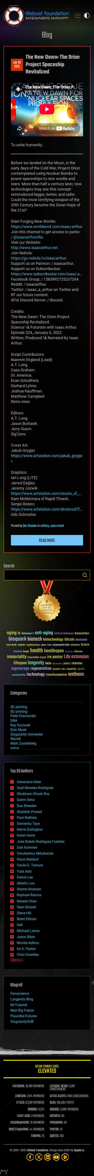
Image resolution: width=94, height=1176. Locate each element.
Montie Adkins (28, 943)
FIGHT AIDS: (24, 1116)
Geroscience (19, 993)
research (56, 669)
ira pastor (55, 656)
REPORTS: (55, 1116)
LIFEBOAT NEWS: (59, 1086)
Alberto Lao (26, 883)
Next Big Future (22, 1010)
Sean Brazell (26, 907)
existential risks (61, 645)
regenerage (20, 668)
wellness (76, 674)
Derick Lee (25, 877)
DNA (13, 720)
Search (85, 575)
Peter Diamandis (23, 716)
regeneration (41, 668)
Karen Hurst (26, 835)
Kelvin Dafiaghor (30, 829)
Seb (20, 925)
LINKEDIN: (20, 1096)
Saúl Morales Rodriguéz (35, 788)
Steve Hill (24, 913)
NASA (48, 663)
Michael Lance (28, 931)
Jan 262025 (17, 65)
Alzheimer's (27, 633)
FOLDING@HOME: (20, 1123)
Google (26, 651)
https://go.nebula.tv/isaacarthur (38, 258)
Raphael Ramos (29, 895)
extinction (75, 645)
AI (19, 633)
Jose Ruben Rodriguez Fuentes (40, 841)
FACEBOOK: (18, 1086)
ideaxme (78, 651)
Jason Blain (26, 937)
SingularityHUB (22, 1021)
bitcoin (69, 639)
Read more (47, 540)
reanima (76, 663)
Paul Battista (27, 818)
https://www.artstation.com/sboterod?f (45, 509)
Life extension (76, 657)
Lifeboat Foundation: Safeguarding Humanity (36, 16)
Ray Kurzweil (20, 725)
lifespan (20, 663)
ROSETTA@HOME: (19, 1129)
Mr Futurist (18, 1005)
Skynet (15, 739)
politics (66, 663)
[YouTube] (56, 1157)
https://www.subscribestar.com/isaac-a (45, 274)
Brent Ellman (27, 919)
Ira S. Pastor (26, 949)
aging (12, 633)
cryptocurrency (33, 645)
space (81, 669)
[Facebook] (30, 1157)
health (36, 651)
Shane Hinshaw (29, 889)
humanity (69, 651)
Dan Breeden (30, 526)
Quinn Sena (26, 800)
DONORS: (33, 1109)
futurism (18, 651)
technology (36, 674)
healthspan (54, 651)
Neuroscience (57, 664)
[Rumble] (65, 1157)
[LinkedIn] (47, 1157)
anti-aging (44, 633)
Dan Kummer (27, 847)
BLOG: (53, 1103)
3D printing (18, 707)
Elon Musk (18, 730)
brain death (12, 645)
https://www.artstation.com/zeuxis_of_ (45, 493)
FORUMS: (36, 1136)
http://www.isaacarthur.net (34, 247)
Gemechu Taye (28, 823)
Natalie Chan (27, 901)
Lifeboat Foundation (37, 1150)
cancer (21, 645)
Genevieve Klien (29, 782)
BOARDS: (55, 1109)
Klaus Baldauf (28, 859)
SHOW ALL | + (17, 960)
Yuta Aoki (24, 871)
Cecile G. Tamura (30, 865)
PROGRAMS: (56, 1123)
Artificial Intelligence (64, 633)
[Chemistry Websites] (47, 602)
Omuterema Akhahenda (35, 853)
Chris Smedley (28, 955)
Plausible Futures (23, 1016)
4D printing (18, 711)
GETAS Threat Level (47, 1070)
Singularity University (26, 734)
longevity (36, 663)
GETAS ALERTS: (58, 1096)
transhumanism (56, 675)
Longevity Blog (21, 999)
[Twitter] (38, 1157)
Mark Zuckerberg (23, 743)
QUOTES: (54, 1136)
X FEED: (20, 1103)
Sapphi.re (79, 1150)
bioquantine (82, 633)
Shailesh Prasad (29, 812)
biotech (35, 639)
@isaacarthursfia (28, 237)
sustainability (19, 675)
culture (43, 645)
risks (63, 669)
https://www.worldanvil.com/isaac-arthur (46, 226)
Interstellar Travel (37, 657)
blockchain (81, 640)
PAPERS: (54, 1129)
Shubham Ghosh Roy (33, 794)
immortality (16, 656)
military (44, 526)
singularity (71, 669)
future (85, 645)
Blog (47, 35)
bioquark (17, 639)
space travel (57, 526)
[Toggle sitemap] (78, 15)
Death (49, 645)
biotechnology (53, 639)
